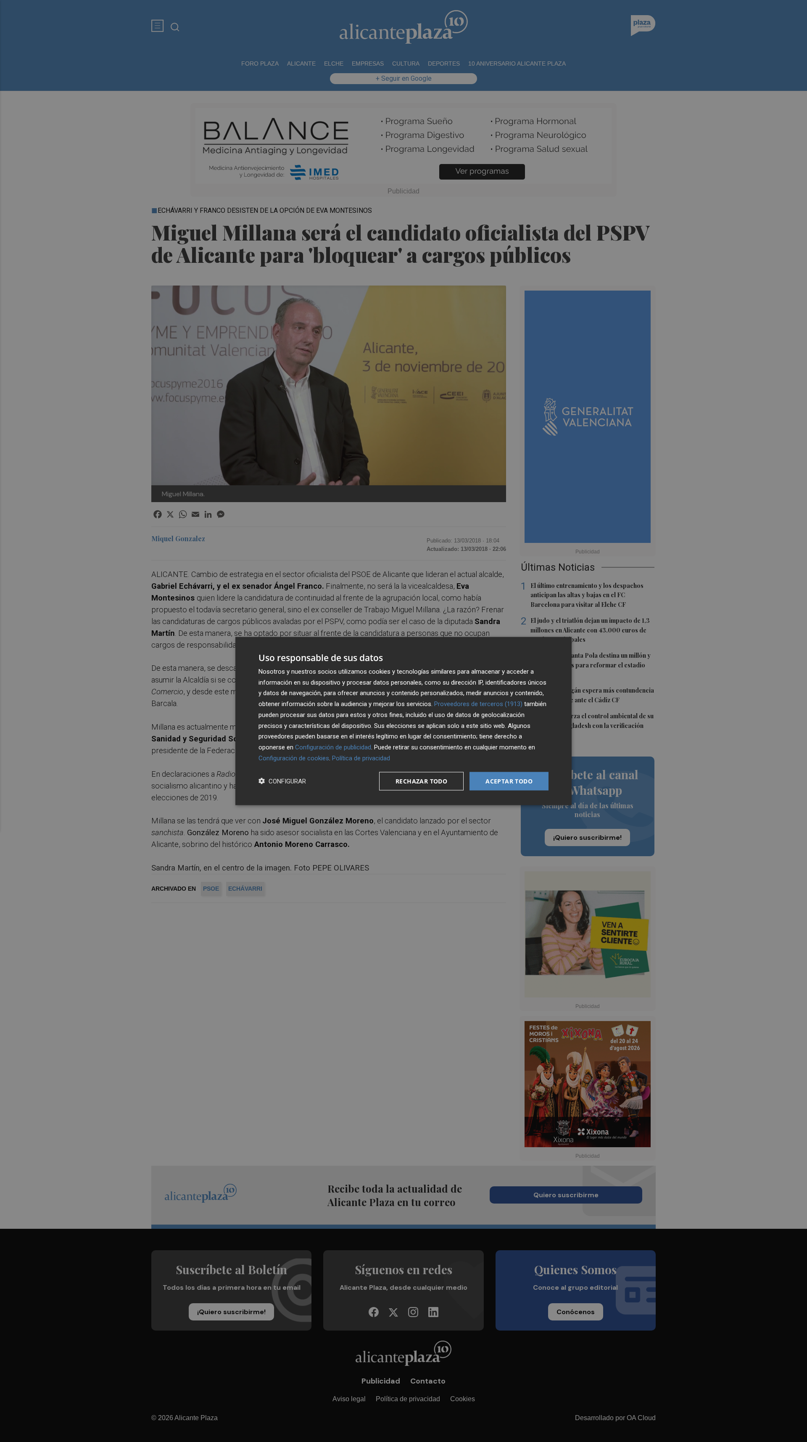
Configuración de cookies (293, 758)
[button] (282, 781)
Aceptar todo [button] (509, 781)
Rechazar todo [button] (421, 781)
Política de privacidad (361, 758)
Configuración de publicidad (333, 747)
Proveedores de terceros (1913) (478, 704)
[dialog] (403, 721)
